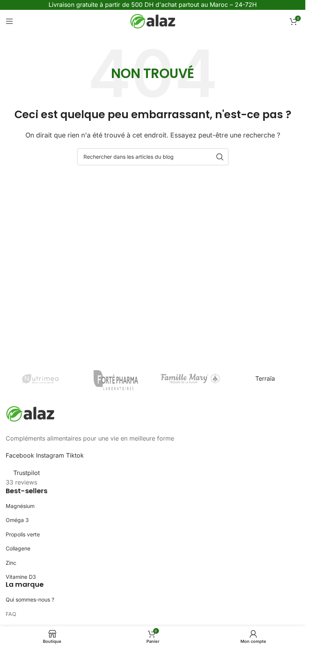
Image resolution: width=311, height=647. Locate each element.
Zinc (11, 562)
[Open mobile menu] (9, 21)
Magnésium (20, 506)
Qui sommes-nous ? (30, 599)
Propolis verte (23, 534)
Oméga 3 (17, 520)
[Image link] (30, 413)
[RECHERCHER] (220, 157)
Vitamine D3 (21, 577)
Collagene (18, 548)
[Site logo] (153, 20)
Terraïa (265, 378)
